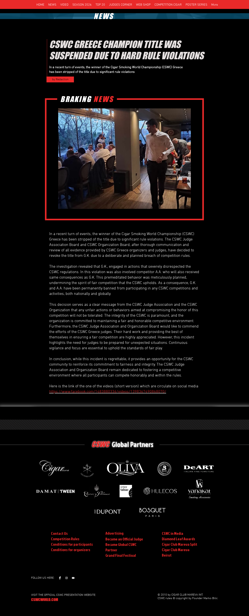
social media (187, 386)
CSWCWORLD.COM (44, 599)
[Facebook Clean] (59, 577)
